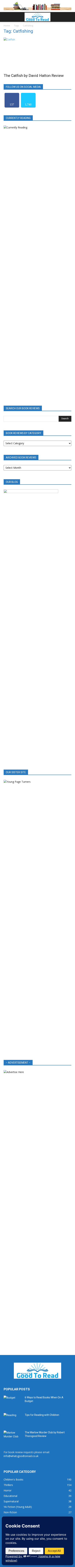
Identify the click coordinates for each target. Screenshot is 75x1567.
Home (7, 25)
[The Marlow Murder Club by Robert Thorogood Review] (13, 1437)
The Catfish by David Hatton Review (34, 75)
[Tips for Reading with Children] (13, 1419)
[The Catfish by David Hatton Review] (37, 54)
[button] (6, 17)
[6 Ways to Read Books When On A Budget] (13, 1402)
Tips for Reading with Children (42, 1414)
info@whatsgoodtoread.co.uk (21, 1456)
